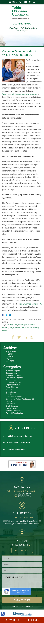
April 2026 (10, 361)
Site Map (15, 606)
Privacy (18, 592)
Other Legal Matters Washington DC (20, 399)
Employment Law (13, 385)
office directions (22, 550)
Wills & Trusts (11, 408)
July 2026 (9, 354)
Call (20, 2)
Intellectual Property (14, 397)
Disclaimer (27, 606)
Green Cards (11, 392)
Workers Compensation (15, 411)
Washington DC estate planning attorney (19, 94)
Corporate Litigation (13, 382)
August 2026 (11, 352)
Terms (23, 592)
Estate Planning (12, 387)
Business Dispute (13, 371)
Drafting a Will (12, 325)
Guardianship (11, 394)
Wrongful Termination (14, 413)
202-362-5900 (22, 23)
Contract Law (11, 380)
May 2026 (10, 359)
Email (25, 2)
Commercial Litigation (14, 378)
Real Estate (10, 404)
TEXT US (33, 620)
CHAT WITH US (11, 620)
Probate (9, 401)
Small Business (12, 406)
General (9, 390)
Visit (30, 2)
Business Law (11, 373)
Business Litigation (13, 375)
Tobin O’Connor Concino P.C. (29, 304)
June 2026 (10, 356)
